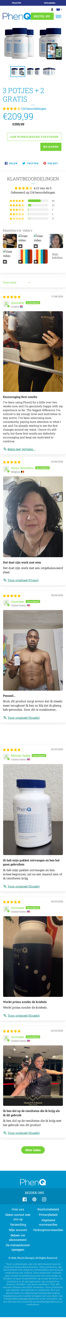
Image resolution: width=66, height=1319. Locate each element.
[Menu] (58, 16)
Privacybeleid (48, 1214)
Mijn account (18, 1230)
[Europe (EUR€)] (59, 9)
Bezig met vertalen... (21, 449)
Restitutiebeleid (48, 1209)
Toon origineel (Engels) (24, 718)
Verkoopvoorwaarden (48, 1230)
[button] (12, 108)
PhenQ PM (16, 3)
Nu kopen (50, 146)
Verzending (18, 1224)
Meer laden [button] (33, 1150)
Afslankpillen (49, 3)
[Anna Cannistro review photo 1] (33, 516)
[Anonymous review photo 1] (33, 351)
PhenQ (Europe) (25, 1258)
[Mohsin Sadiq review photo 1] (33, 809)
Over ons (18, 1209)
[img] (12, 297)
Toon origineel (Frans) (23, 580)
